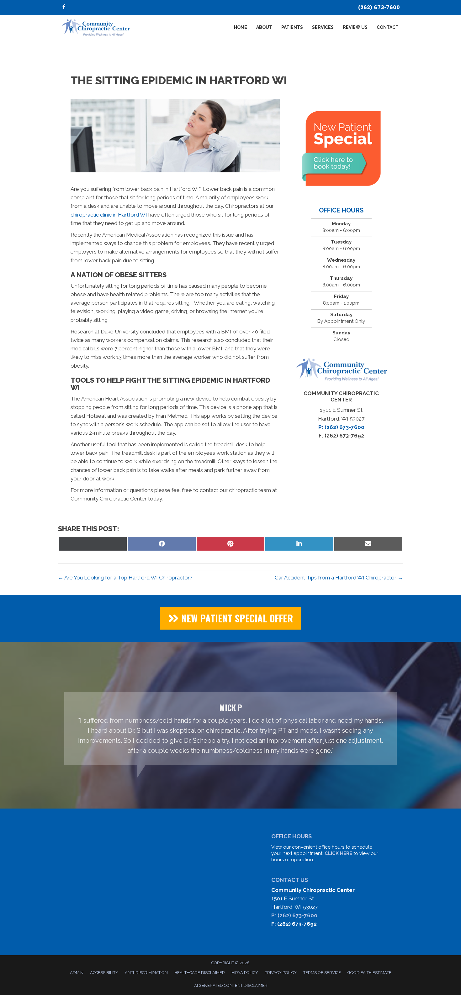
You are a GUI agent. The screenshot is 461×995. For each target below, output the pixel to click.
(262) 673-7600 (379, 7)
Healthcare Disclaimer (199, 972)
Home (240, 27)
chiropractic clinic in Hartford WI (109, 215)
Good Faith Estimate (369, 972)
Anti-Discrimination (146, 972)
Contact (388, 27)
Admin (76, 972)
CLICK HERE (338, 853)
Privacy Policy (281, 972)
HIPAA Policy (244, 972)
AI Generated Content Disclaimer (231, 985)
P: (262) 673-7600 (294, 915)
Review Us (355, 27)
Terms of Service (322, 972)
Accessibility (104, 972)
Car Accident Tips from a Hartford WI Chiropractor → (339, 577)
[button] (230, 618)
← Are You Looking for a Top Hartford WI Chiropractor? (125, 577)
